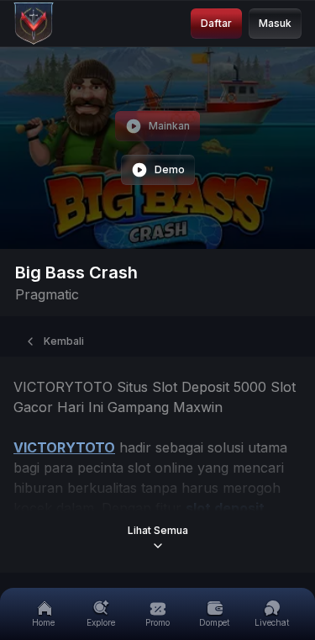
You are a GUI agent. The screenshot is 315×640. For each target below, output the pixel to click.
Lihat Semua (158, 530)
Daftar (216, 23)
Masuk (275, 23)
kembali (64, 341)
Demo (170, 169)
